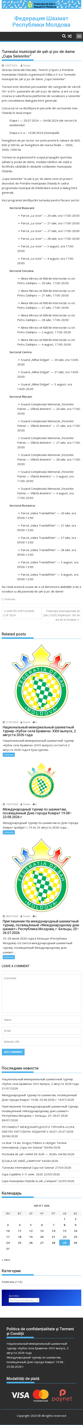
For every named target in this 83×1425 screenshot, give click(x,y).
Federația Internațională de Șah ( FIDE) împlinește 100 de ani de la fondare (61, 615)
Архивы (14, 1295)
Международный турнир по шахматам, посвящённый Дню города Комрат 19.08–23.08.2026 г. (36, 1361)
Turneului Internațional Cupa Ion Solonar (28, 1167)
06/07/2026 (11, 916)
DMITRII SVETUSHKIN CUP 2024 (18, 613)
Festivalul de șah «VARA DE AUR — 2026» (29, 1154)
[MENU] (79, 36)
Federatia (10, 599)
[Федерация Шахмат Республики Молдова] (41, 8)
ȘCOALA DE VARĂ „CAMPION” (21, 1161)
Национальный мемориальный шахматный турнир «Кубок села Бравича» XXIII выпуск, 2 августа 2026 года (38, 1348)
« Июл (6, 1260)
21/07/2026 (11, 722)
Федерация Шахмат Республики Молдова (41, 21)
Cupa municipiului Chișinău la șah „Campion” (29, 1181)
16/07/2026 (11, 804)
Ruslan (26, 65)
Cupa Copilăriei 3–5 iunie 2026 (22, 1174)
